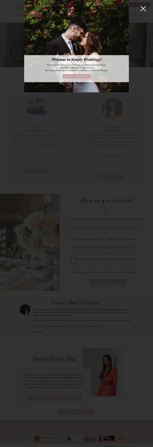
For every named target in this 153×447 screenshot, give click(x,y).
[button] (143, 8)
